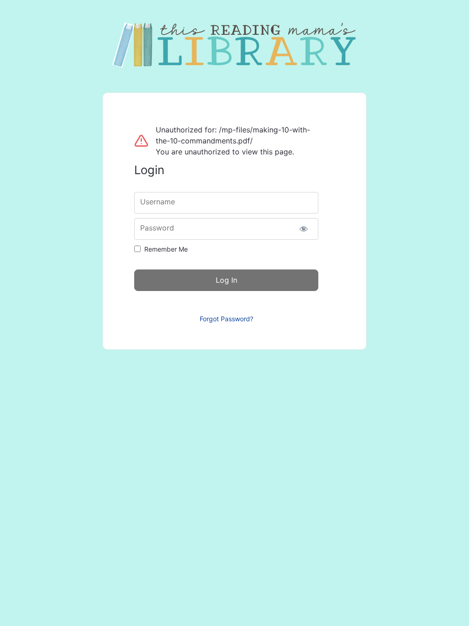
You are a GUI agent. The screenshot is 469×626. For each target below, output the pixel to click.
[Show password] (303, 229)
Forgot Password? (226, 319)
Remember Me (166, 249)
